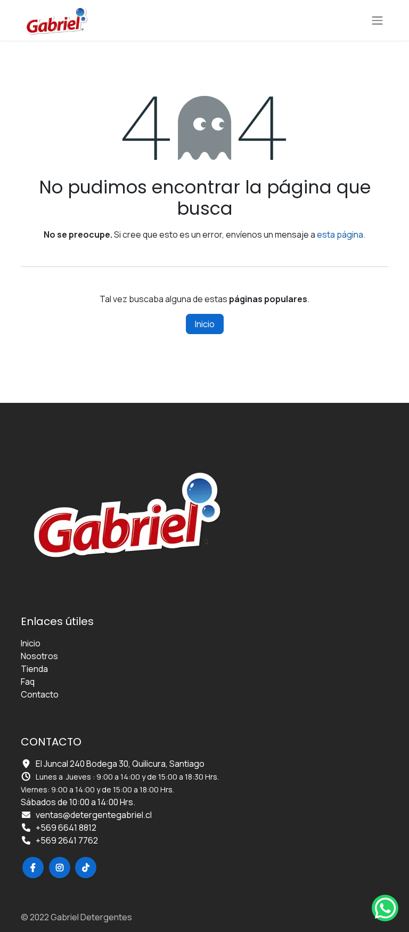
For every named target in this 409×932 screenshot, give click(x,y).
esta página (340, 234)
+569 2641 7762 (67, 840)
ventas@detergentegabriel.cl (94, 815)
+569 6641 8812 (66, 827)
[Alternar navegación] (377, 20)
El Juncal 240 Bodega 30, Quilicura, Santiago (120, 763)
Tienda (34, 669)
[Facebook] (33, 867)
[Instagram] (59, 867)
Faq (28, 681)
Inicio (205, 324)
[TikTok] (85, 867)
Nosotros (39, 656)
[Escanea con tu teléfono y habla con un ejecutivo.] (385, 908)
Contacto (40, 694)
